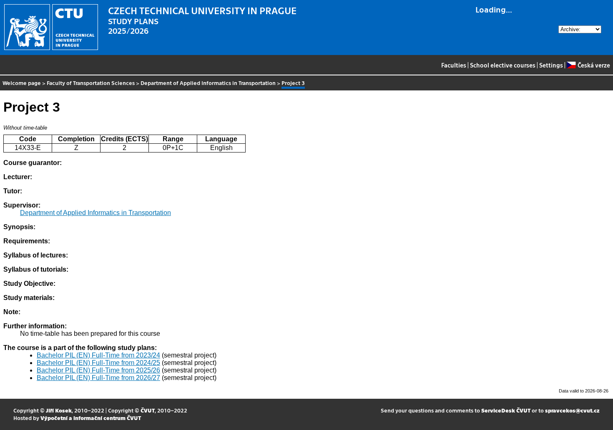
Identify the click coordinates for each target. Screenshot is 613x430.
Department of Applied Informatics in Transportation (208, 83)
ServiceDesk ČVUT (505, 410)
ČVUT (148, 410)
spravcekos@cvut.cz (572, 410)
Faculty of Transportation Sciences (91, 83)
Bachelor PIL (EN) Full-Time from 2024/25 (98, 362)
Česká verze (594, 65)
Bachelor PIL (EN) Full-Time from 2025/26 (98, 370)
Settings (551, 65)
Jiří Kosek (59, 410)
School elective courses (502, 65)
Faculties (453, 65)
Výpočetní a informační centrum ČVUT (90, 418)
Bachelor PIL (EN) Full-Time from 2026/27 (98, 377)
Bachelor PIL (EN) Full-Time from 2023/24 (98, 355)
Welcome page (22, 83)
